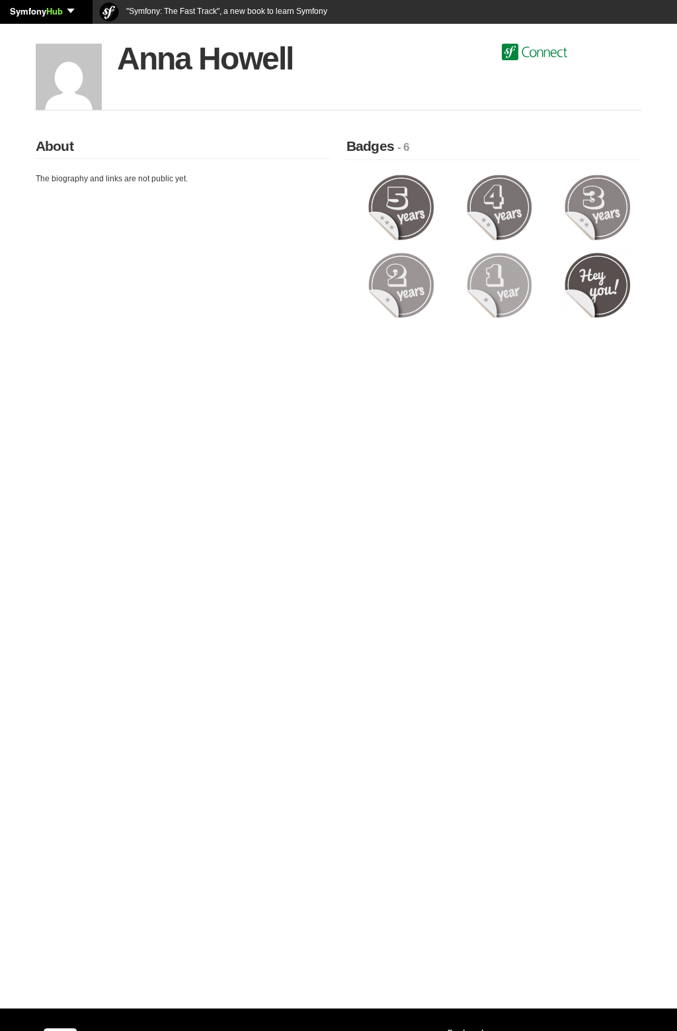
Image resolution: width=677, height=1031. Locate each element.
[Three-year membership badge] (597, 207)
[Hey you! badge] (597, 284)
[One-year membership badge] (499, 284)
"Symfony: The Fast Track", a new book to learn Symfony (225, 11)
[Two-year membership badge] (401, 284)
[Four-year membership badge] (499, 207)
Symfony (36, 11)
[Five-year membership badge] (401, 207)
